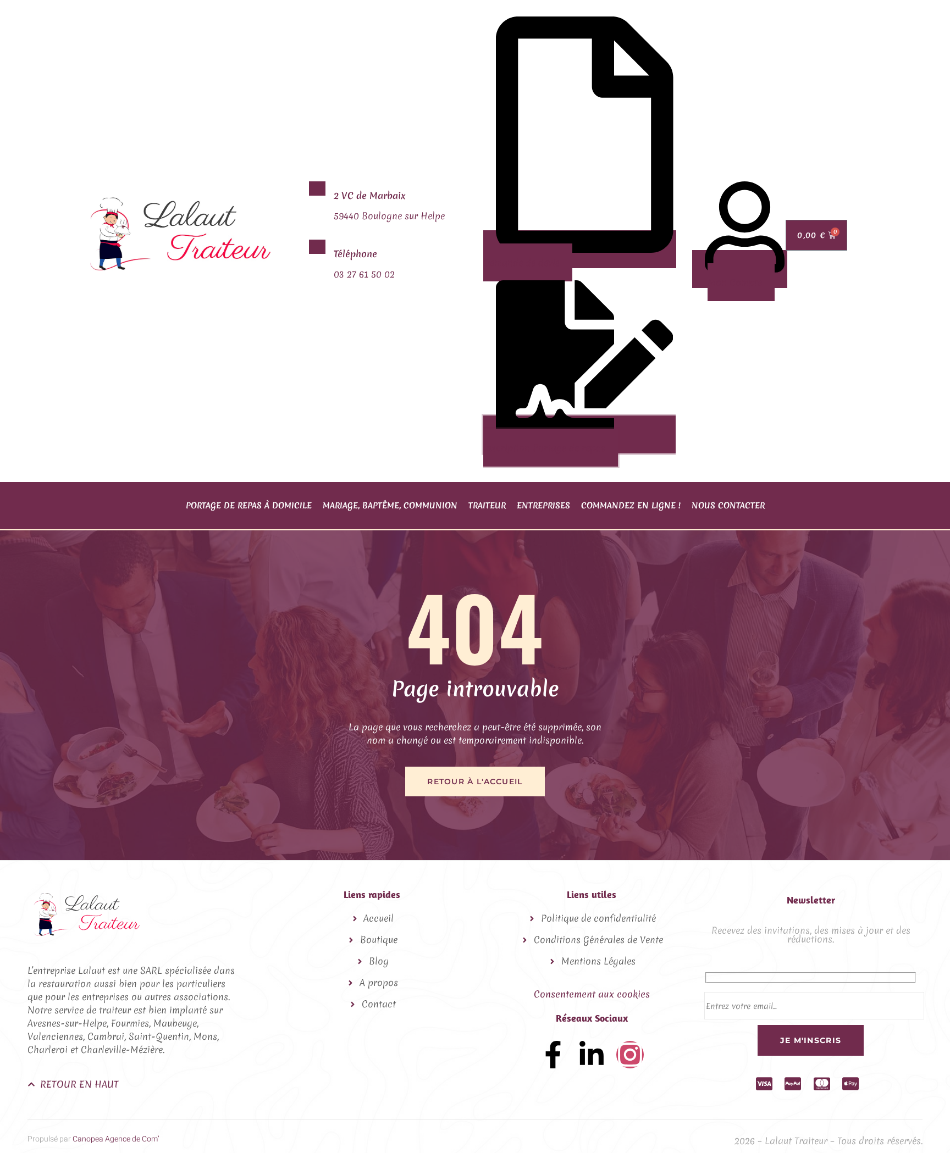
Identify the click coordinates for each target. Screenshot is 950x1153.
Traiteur (487, 505)
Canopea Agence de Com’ (116, 1139)
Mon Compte (735, 282)
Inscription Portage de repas (544, 447)
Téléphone (355, 253)
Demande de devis (521, 262)
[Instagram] (630, 1054)
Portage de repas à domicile (249, 505)
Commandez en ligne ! (631, 505)
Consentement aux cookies (592, 994)
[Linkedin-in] (591, 1054)
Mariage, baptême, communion (390, 505)
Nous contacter (728, 505)
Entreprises (543, 505)
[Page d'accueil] (180, 266)
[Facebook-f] (553, 1054)
